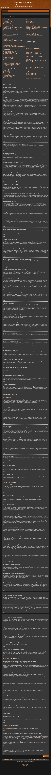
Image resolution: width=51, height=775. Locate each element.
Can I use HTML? (6, 71)
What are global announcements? (9, 75)
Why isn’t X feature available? (31, 74)
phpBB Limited (35, 717)
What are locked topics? (7, 78)
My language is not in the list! (8, 41)
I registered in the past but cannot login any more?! (12, 27)
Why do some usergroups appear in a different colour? (36, 27)
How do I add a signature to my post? (10, 53)
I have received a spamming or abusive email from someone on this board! (35, 37)
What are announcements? (8, 76)
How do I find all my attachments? (32, 68)
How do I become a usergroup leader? (33, 26)
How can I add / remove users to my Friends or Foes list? (37, 43)
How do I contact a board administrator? (33, 78)
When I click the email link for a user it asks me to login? (14, 46)
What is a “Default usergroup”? (32, 28)
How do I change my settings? (8, 35)
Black (23, 764)
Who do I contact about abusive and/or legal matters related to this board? (36, 76)
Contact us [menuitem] (32, 759)
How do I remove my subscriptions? (33, 62)
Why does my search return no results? (33, 49)
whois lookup (37, 736)
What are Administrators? (31, 21)
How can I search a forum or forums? (33, 48)
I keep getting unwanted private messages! (34, 35)
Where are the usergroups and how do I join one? (35, 24)
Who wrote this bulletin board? (32, 73)
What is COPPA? (6, 22)
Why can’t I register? (7, 23)
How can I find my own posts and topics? (34, 53)
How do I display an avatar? (8, 44)
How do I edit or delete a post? (8, 52)
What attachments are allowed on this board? (34, 67)
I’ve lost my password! (7, 28)
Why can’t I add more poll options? (9, 56)
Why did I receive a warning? (8, 60)
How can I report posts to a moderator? (10, 62)
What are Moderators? (30, 22)
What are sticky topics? (7, 77)
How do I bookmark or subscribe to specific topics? (36, 60)
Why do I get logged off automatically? (10, 29)
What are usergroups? (30, 23)
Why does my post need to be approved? (11, 64)
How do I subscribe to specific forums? (33, 61)
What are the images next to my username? (11, 42)
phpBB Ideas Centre (10, 728)
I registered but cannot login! (8, 24)
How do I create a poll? (7, 54)
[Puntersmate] (7, 3)
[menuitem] (5, 11)
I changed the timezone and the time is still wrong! (12, 40)
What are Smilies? (6, 72)
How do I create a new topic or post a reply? (11, 51)
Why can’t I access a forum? (8, 58)
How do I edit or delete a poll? (8, 57)
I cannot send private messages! (32, 34)
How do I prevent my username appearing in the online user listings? (13, 37)
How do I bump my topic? (8, 65)
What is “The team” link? (30, 29)
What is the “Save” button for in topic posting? (11, 63)
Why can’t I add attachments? (8, 59)
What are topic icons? (7, 80)
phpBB (31, 223)
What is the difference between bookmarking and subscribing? (35, 59)
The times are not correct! (8, 39)
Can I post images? (6, 74)
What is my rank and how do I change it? (10, 45)
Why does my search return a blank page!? (34, 50)
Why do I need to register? (8, 21)
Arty (28, 764)
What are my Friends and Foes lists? (33, 42)
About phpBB (39, 719)
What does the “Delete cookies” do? (9, 31)
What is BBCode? (6, 70)
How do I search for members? (32, 52)
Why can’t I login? (6, 26)
